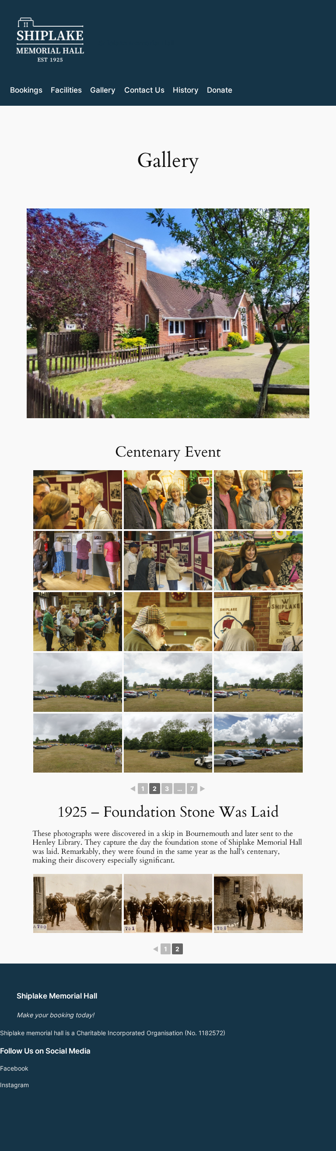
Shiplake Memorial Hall (136, 42)
